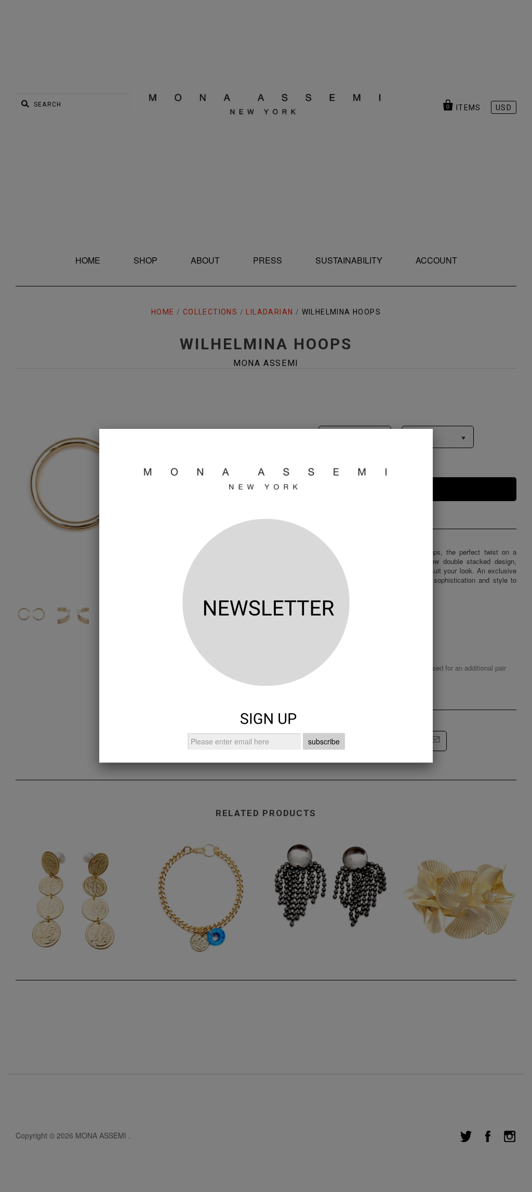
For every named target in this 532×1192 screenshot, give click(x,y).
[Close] (432, 429)
